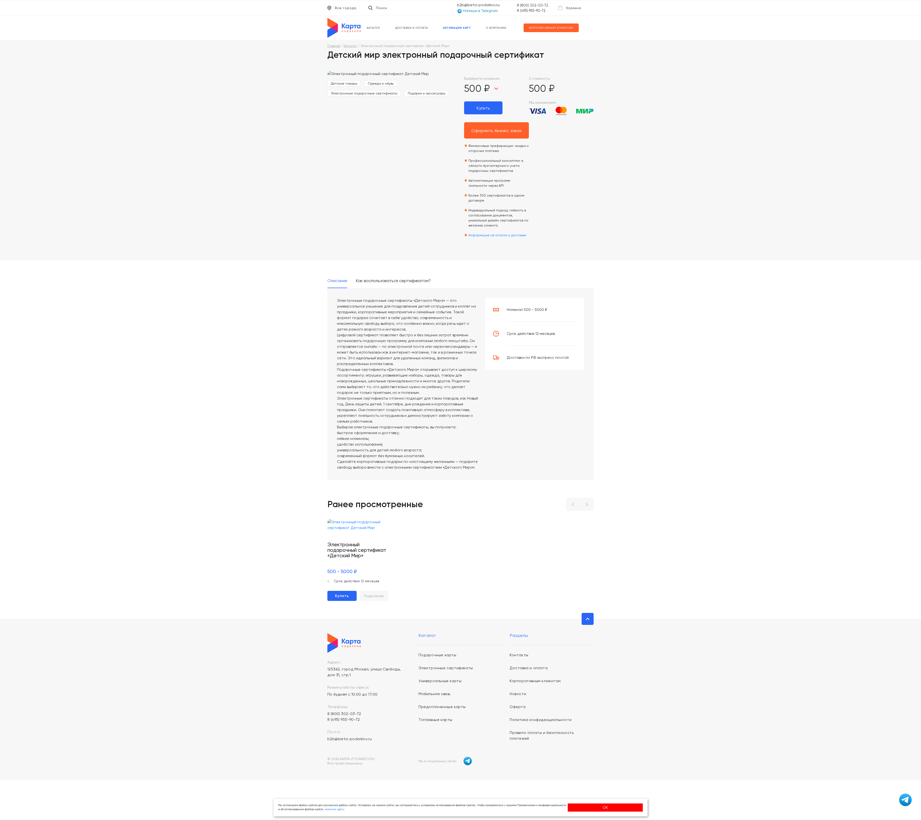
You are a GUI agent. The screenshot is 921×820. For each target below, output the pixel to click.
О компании (496, 27)
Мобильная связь (434, 694)
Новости (518, 694)
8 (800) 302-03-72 (532, 5)
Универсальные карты (440, 681)
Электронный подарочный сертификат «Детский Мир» (356, 550)
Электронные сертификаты (446, 668)
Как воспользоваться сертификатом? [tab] (393, 281)
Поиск (381, 8)
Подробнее (374, 596)
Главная (333, 46)
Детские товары (344, 83)
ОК (605, 807)
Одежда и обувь (381, 83)
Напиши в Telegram (480, 10)
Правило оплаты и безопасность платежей (542, 735)
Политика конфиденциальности (541, 719)
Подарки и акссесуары (426, 93)
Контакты (519, 655)
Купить (483, 107)
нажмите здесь (334, 809)
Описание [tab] (337, 281)
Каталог (374, 27)
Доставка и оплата (411, 27)
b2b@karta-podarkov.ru (478, 5)
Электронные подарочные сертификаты (364, 93)
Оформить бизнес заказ (496, 130)
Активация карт (457, 27)
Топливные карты (435, 719)
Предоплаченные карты (442, 706)
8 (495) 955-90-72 (531, 10)
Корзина (573, 8)
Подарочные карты (437, 655)
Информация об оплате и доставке (497, 235)
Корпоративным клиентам (551, 27)
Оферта (518, 706)
